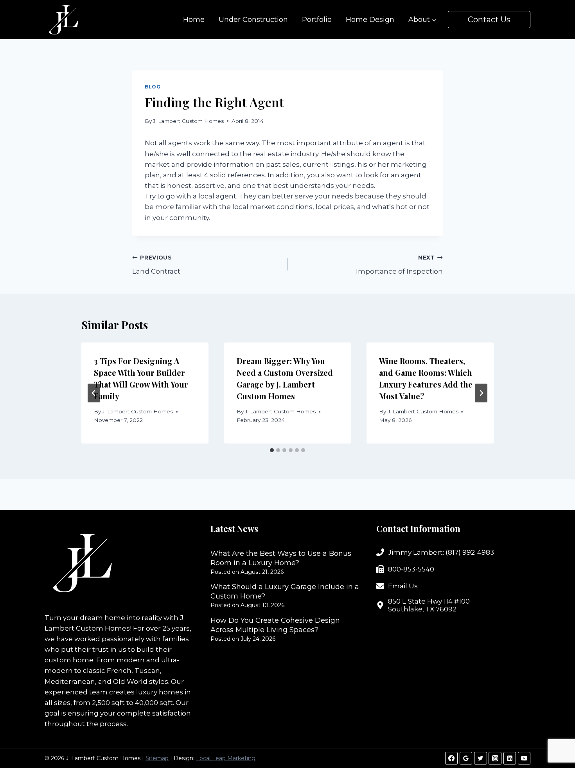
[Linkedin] (509, 758)
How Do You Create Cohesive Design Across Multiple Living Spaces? (275, 625)
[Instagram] (495, 758)
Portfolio (317, 19)
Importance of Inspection (399, 264)
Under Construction (253, 19)
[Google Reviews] (466, 758)
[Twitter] (480, 758)
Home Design (370, 19)
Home (194, 19)
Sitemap (157, 758)
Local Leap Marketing (225, 758)
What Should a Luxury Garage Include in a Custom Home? (284, 591)
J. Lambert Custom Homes (188, 121)
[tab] (272, 450)
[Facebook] (451, 758)
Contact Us (489, 19)
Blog (152, 87)
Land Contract (156, 264)
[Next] (481, 393)
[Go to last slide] (94, 393)
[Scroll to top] (555, 736)
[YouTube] (524, 758)
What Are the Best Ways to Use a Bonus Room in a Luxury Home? (280, 558)
